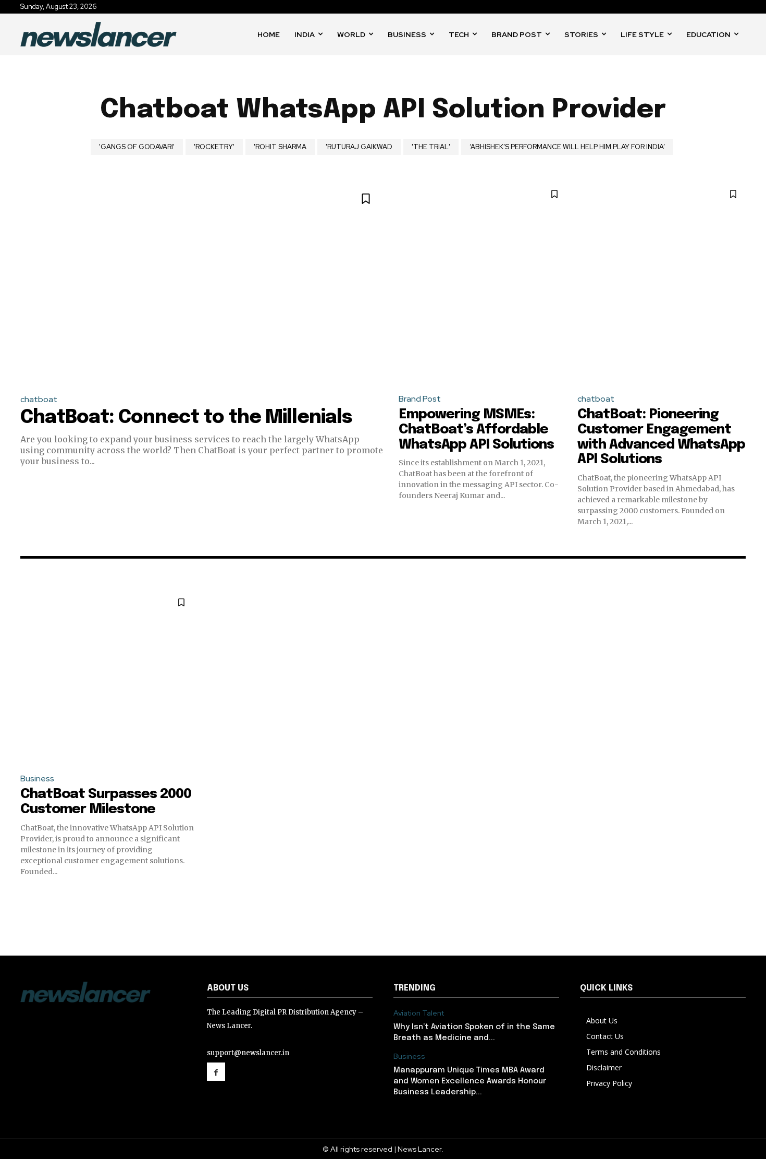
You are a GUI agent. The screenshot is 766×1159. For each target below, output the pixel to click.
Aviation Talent (418, 1013)
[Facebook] (216, 1072)
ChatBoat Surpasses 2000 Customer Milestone (105, 801)
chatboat (38, 399)
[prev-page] (26, 895)
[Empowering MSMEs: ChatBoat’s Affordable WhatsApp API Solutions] (483, 283)
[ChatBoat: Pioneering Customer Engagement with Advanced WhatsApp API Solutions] (661, 283)
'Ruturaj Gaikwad (359, 146)
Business (37, 778)
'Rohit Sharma (280, 146)
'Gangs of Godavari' (137, 146)
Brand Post (420, 398)
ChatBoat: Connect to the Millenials (186, 417)
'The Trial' (431, 146)
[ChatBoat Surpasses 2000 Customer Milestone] (107, 677)
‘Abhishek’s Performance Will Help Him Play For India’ (567, 146)
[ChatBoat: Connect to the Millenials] (201, 283)
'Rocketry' (214, 146)
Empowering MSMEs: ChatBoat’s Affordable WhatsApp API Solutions (476, 429)
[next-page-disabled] (739, 895)
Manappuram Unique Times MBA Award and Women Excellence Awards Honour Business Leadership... (469, 1081)
